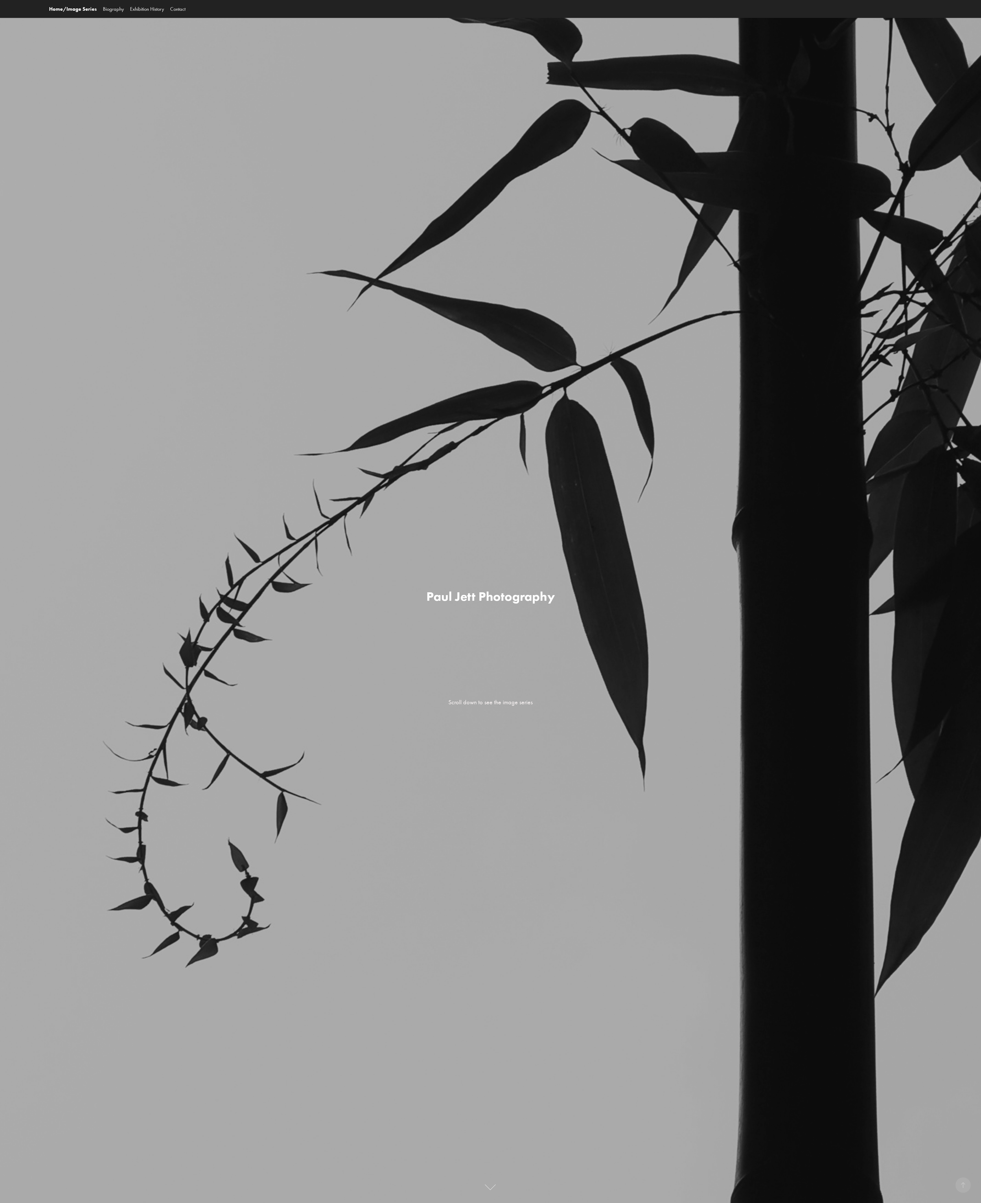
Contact (177, 9)
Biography (113, 9)
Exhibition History (147, 9)
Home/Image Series (73, 9)
